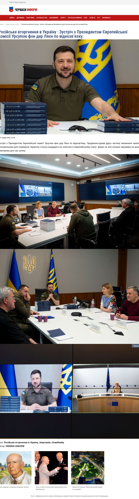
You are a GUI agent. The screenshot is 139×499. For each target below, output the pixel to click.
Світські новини (75, 18)
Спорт (63, 18)
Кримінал (106, 18)
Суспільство (41, 18)
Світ (85, 18)
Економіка (53, 18)
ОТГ (98, 18)
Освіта (92, 18)
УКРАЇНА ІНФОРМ (15, 446)
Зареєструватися (20, 2)
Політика (30, 18)
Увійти (11, 2)
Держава (20, 18)
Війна (12, 18)
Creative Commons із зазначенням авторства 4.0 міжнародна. (88, 496)
